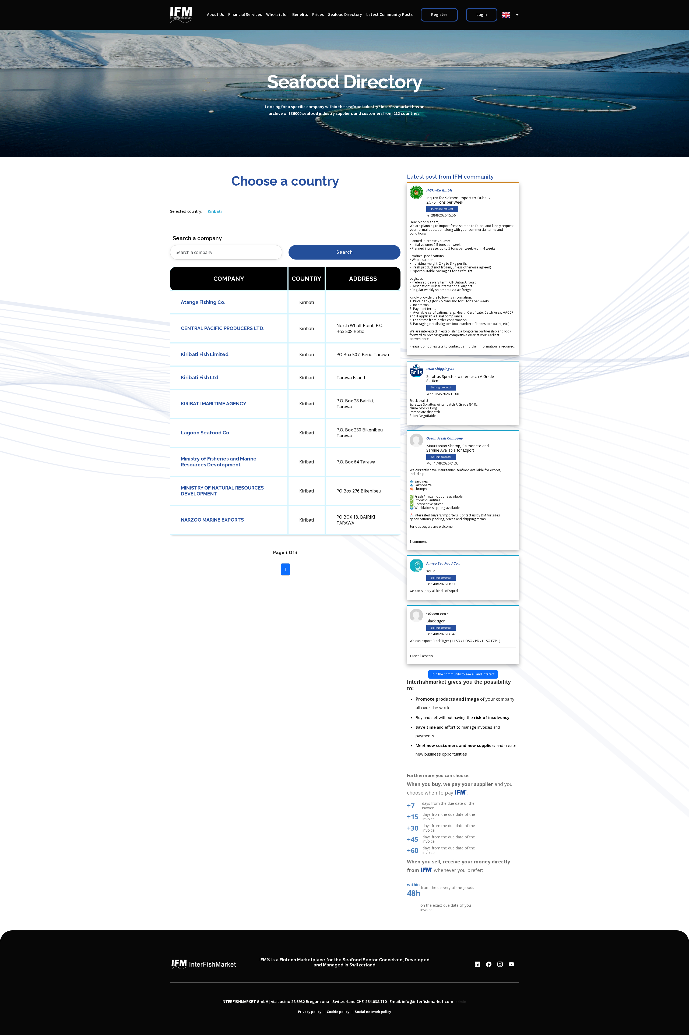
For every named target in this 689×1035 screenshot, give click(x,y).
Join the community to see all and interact (463, 674)
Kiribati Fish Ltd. (200, 377)
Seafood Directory (345, 14)
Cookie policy (338, 1011)
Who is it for (277, 14)
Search (344, 252)
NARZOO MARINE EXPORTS (212, 520)
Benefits (300, 14)
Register (439, 14)
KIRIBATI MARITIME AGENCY (213, 403)
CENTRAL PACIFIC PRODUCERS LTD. (222, 328)
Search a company (197, 238)
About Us (215, 14)
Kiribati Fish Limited (205, 354)
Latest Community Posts (389, 14)
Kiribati (215, 211)
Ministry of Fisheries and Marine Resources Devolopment (218, 461)
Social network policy (373, 1011)
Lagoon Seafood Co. (205, 432)
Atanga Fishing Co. (203, 302)
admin (460, 1001)
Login (481, 14)
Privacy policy (309, 1011)
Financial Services (245, 14)
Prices (318, 14)
